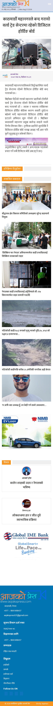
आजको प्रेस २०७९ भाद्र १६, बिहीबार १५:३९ (20, 75)
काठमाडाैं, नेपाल (9, 606)
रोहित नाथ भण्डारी (9, 651)
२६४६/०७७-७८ (9, 628)
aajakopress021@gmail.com (15, 615)
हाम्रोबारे (6, 665)
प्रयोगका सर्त (8, 674)
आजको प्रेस (26, 478)
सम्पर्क (5, 669)
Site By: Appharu (42, 703)
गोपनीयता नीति (9, 683)
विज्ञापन (6, 678)
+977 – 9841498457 (12, 611)
